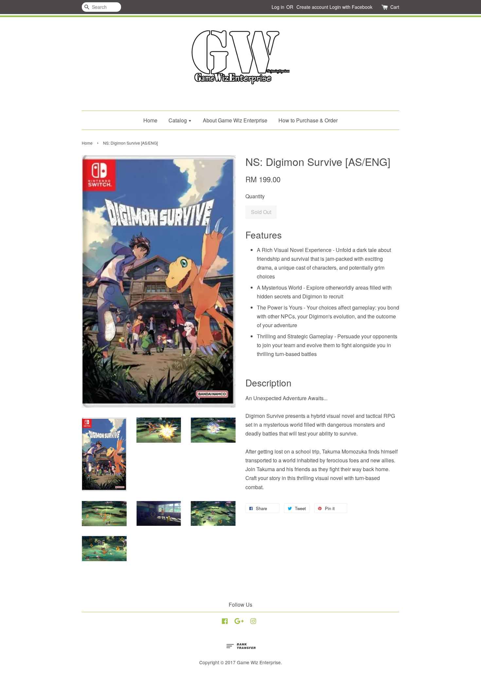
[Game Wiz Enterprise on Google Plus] (239, 622)
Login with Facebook (351, 7)
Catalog (178, 120)
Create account (312, 7)
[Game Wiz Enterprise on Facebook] (224, 622)
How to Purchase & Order (308, 120)
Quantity (255, 196)
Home (150, 120)
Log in (278, 7)
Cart (394, 7)
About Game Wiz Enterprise (235, 120)
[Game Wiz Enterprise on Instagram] (253, 622)
